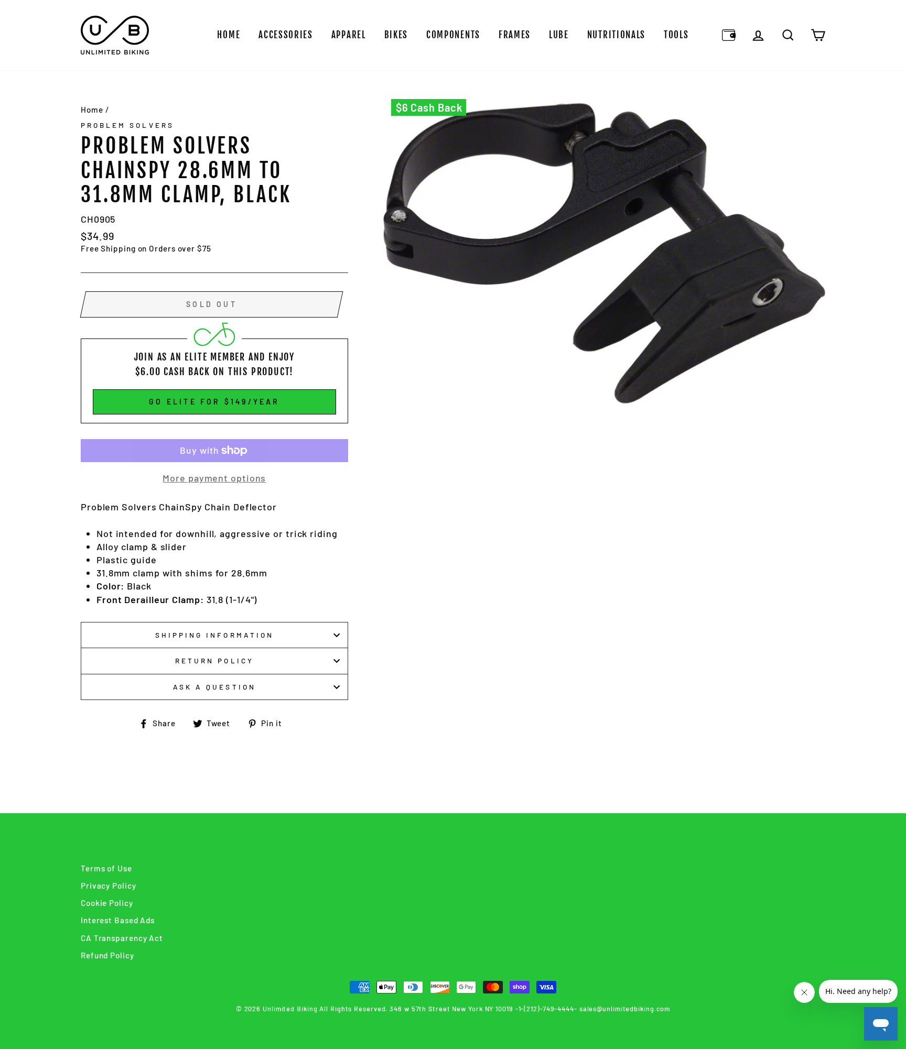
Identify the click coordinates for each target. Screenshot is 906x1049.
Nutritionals (616, 34)
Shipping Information (214, 634)
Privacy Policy (108, 885)
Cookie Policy (107, 903)
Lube (559, 34)
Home (228, 34)
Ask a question (214, 686)
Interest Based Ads (118, 920)
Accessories (285, 34)
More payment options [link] (214, 478)
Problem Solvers (127, 125)
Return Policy (214, 660)
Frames (515, 34)
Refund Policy (107, 955)
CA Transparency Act (122, 938)
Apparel (348, 34)
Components (453, 34)
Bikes (396, 34)
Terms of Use (106, 868)
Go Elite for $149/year (214, 401)
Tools (676, 34)
